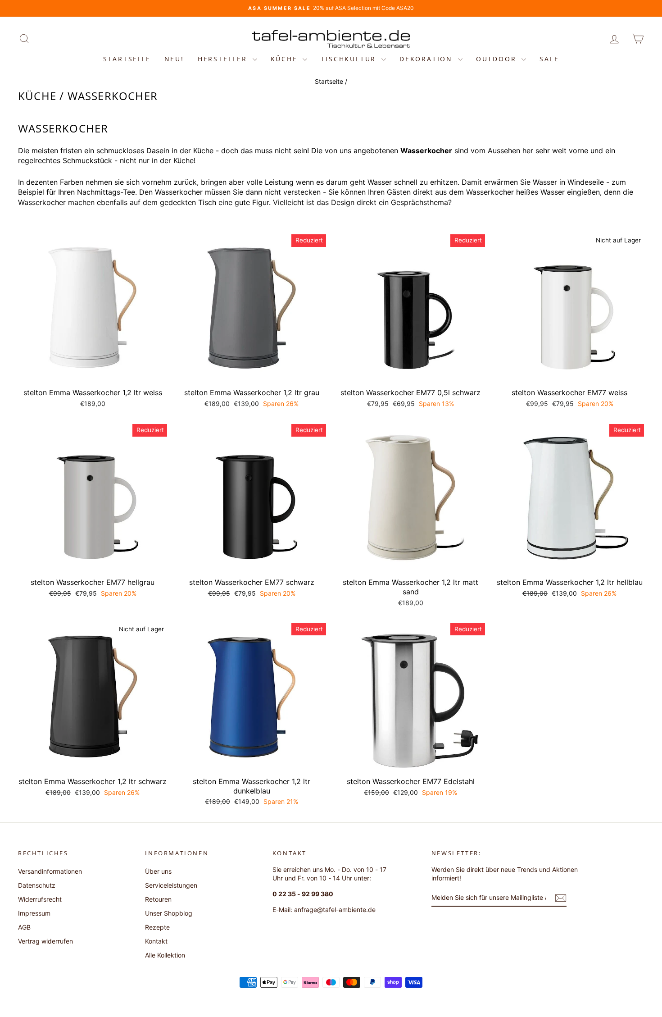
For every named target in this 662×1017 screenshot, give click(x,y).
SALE (549, 59)
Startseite (127, 59)
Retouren (158, 899)
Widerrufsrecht (40, 899)
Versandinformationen (50, 871)
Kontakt (156, 941)
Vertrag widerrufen (45, 941)
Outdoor (497, 59)
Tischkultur (350, 59)
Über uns (158, 871)
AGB (24, 927)
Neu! (174, 59)
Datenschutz (36, 885)
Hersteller (224, 59)
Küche (286, 59)
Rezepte (157, 927)
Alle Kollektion (165, 955)
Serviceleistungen (171, 885)
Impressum (34, 913)
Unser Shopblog (168, 913)
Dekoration (427, 59)
